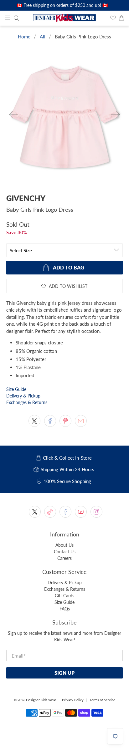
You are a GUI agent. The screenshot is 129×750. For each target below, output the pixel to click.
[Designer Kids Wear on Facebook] (65, 512)
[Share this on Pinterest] (65, 421)
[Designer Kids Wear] (64, 18)
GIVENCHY (25, 198)
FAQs (64, 608)
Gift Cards (64, 595)
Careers (64, 558)
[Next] (115, 114)
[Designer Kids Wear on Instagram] (96, 512)
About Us (64, 545)
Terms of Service (102, 700)
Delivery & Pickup (23, 395)
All (42, 36)
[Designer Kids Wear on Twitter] (35, 512)
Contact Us (64, 551)
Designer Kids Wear (41, 700)
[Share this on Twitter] (34, 421)
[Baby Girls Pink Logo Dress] (64, 119)
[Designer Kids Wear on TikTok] (50, 512)
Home (24, 36)
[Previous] (13, 114)
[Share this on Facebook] (50, 421)
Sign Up (64, 673)
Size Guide (16, 389)
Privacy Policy (73, 700)
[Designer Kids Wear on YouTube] (81, 512)
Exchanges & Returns (26, 402)
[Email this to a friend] (81, 421)
